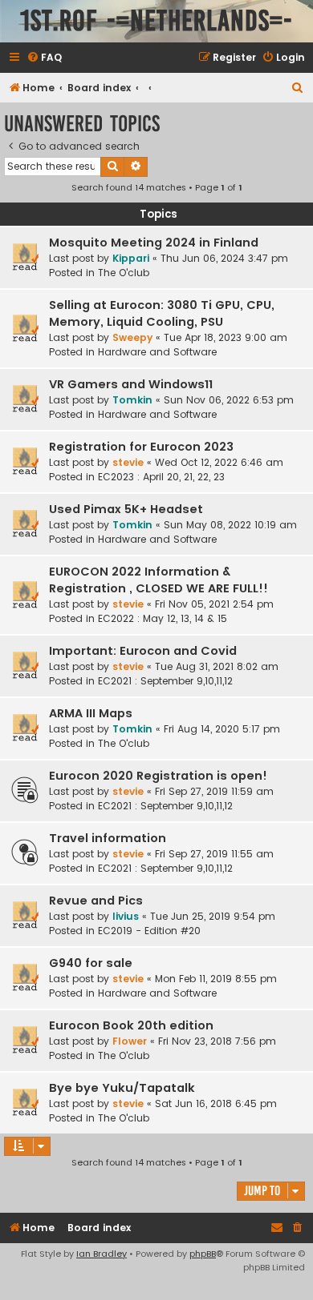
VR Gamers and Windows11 (131, 384)
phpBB (202, 1253)
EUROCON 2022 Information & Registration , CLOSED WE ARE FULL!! (158, 580)
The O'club (123, 272)
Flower (129, 1041)
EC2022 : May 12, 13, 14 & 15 (162, 618)
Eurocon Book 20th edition (131, 1025)
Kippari (130, 258)
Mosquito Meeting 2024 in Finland (153, 243)
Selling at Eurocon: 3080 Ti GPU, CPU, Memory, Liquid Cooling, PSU (161, 313)
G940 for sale (90, 963)
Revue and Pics (96, 901)
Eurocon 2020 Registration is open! (158, 776)
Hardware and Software (157, 352)
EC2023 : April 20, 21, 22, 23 (161, 476)
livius (125, 916)
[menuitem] (44, 58)
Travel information (107, 838)
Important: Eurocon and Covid (143, 651)
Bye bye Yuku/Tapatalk (122, 1088)
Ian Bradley (101, 1253)
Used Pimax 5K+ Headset (126, 509)
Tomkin (132, 400)
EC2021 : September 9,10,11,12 (165, 681)
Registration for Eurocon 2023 (141, 447)
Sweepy (132, 337)
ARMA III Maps (90, 713)
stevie (128, 462)
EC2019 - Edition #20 (149, 930)
